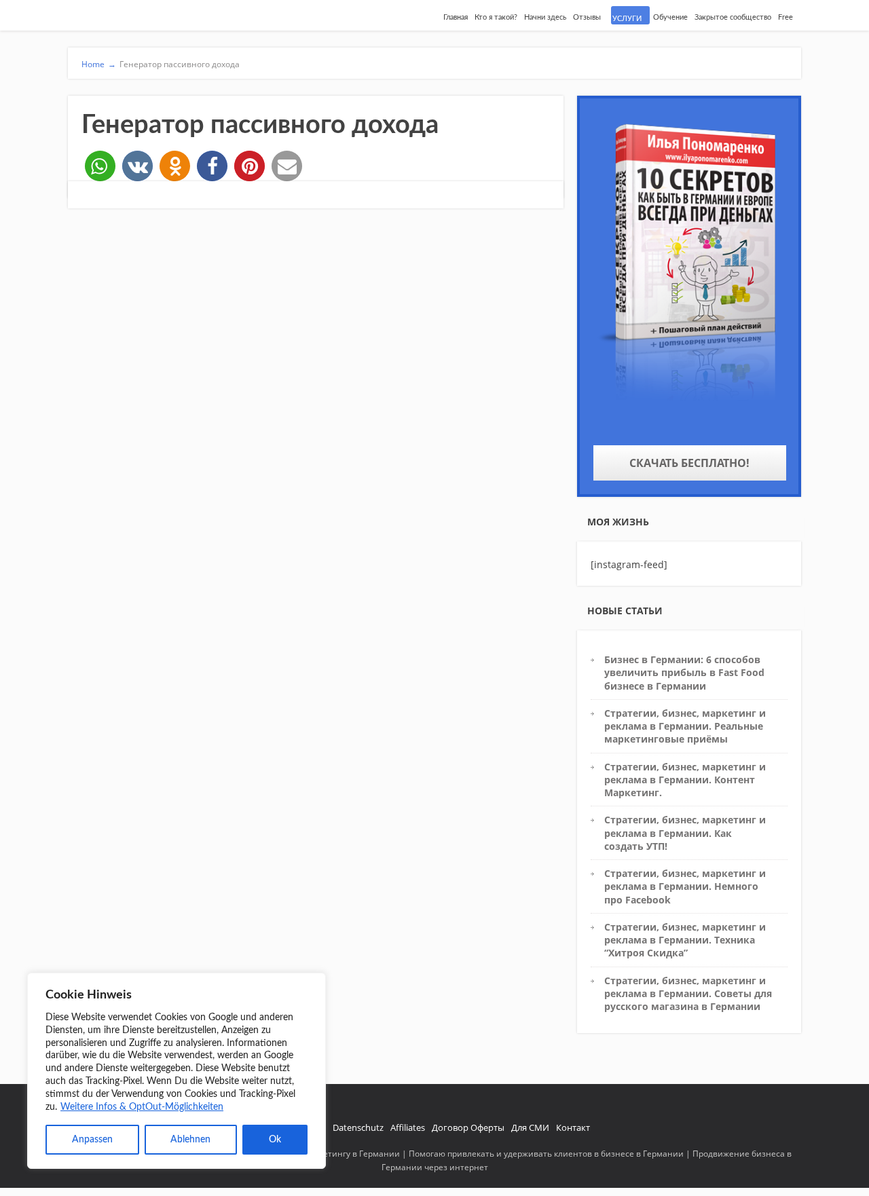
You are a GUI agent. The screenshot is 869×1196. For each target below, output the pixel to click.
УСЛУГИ (627, 18)
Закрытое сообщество (733, 17)
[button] (100, 166)
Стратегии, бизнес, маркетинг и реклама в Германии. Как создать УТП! (685, 833)
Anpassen (92, 1139)
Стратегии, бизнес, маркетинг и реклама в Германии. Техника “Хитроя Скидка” (685, 940)
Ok (275, 1139)
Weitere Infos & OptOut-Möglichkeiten (141, 1107)
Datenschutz (358, 1127)
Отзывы (587, 17)
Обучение (670, 17)
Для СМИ (530, 1127)
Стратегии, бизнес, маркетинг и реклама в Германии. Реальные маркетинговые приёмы (685, 726)
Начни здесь (545, 17)
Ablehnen (190, 1139)
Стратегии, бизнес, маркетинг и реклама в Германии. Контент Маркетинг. (685, 780)
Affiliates (407, 1127)
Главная (455, 17)
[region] (176, 1071)
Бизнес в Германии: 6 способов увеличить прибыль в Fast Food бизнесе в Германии (684, 672)
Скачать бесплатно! (689, 462)
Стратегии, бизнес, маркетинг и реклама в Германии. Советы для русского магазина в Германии (688, 993)
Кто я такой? (496, 17)
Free (785, 17)
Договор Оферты (468, 1127)
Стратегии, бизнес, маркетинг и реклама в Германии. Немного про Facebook (685, 886)
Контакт (573, 1127)
